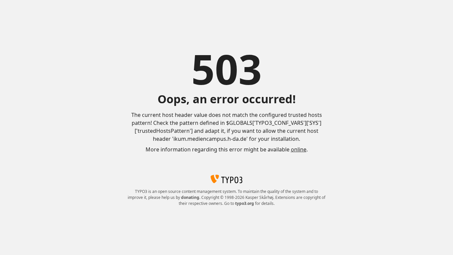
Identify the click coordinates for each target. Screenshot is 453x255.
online (298, 149)
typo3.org (244, 203)
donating (190, 197)
